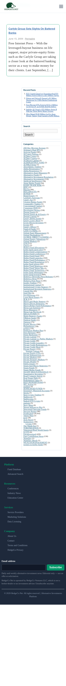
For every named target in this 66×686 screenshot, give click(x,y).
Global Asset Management (34, 233)
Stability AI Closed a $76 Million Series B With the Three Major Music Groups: (41, 110)
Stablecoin (28, 397)
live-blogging (29, 295)
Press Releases (29, 332)
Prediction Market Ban (33, 330)
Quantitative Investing (33, 374)
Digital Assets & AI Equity (34, 214)
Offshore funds (29, 318)
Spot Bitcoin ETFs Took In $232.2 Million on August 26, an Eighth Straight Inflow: (42, 106)
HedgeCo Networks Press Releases (38, 276)
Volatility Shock (30, 440)
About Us (12, 536)
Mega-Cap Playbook (32, 312)
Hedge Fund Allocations (33, 247)
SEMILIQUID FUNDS (32, 388)
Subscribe (55, 567)
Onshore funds (29, 320)
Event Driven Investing (33, 222)
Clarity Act (28, 200)
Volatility (27, 438)
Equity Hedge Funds (32, 218)
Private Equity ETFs (32, 353)
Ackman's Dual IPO (31, 150)
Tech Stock (28, 419)
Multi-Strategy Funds (32, 316)
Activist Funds (29, 152)
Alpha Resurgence (31, 171)
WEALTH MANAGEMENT (35, 442)
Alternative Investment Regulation (38, 177)
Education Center (15, 498)
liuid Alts (27, 293)
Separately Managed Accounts (36, 390)
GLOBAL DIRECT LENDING (36, 237)
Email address (8, 561)
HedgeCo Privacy (15, 550)
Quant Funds (28, 368)
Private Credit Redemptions (35, 345)
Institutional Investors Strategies (37, 289)
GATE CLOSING (30, 231)
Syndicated (28, 413)
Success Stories (30, 411)
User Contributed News (33, 436)
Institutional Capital (32, 285)
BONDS (26, 193)
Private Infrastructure (32, 355)
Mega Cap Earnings (32, 307)
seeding (26, 386)
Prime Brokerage (30, 334)
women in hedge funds (33, 444)
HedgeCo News (30, 278)
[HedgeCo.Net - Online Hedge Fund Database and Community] (11, 6)
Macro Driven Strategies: (34, 303)
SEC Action (28, 384)
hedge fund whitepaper (33, 272)
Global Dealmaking (31, 235)
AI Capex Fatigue (31, 154)
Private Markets (30, 357)
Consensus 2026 (30, 208)
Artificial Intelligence (32, 181)
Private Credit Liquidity (33, 343)
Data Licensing (14, 521)
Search (29, 134)
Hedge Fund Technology (34, 270)
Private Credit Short (32, 347)
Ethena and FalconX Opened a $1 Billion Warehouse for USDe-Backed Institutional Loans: (41, 100)
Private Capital (29, 337)
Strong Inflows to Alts (32, 407)
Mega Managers (30, 310)
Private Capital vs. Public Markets (38, 339)
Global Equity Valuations (34, 239)
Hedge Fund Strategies (33, 266)
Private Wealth (29, 361)
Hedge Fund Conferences (34, 254)
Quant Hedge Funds (32, 370)
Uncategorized (29, 434)
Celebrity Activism (31, 198)
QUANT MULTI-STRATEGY (36, 372)
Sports (26, 392)
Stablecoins (28, 399)
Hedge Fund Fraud (31, 256)
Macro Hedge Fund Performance (37, 305)
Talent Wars (28, 415)
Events (26, 225)
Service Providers (16, 512)
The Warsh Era (29, 426)
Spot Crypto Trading (32, 395)
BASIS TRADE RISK (32, 185)
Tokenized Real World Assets (36, 430)
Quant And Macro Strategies (35, 366)
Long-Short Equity (31, 297)
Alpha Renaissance (31, 169)
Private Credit (29, 341)
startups (26, 403)
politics (26, 328)
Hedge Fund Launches (33, 258)
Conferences (13, 488)
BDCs (26, 187)
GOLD (26, 243)
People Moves (29, 324)
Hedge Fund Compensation (35, 251)
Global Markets (30, 241)
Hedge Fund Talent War (33, 268)
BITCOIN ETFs (30, 191)
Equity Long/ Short (31, 220)
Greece (26, 245)
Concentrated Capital (32, 206)
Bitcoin (26, 189)
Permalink (30, 38)
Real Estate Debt (30, 378)
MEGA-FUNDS (30, 314)
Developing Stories (31, 210)
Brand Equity (29, 195)
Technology (28, 422)
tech (25, 417)
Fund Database (14, 469)
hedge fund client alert (33, 249)
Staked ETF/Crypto (31, 401)
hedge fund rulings (31, 264)
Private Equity (29, 349)
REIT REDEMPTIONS (33, 382)
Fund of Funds (29, 229)
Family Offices (29, 227)
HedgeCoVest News (31, 281)
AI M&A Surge (29, 164)
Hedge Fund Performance (34, 260)
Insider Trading (30, 283)
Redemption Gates (31, 380)
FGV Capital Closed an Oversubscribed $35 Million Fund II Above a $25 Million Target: (42, 94)
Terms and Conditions (17, 545)
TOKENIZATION (30, 428)
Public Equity (29, 363)
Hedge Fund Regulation (33, 262)
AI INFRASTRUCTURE (33, 162)
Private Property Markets (34, 359)
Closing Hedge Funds (32, 202)
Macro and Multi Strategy (34, 301)
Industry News (14, 493)
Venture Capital (32, 351)
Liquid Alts (28, 291)
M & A (26, 299)
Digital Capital (29, 216)
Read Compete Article (32, 376)
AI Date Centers (30, 158)
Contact (11, 541)
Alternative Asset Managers (35, 173)
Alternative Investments (33, 179)
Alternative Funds (31, 175)
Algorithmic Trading (32, 166)
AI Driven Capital (31, 160)
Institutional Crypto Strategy (35, 287)
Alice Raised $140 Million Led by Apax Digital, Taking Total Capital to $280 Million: (43, 115)
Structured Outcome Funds (34, 409)
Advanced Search (15, 474)
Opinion (27, 322)
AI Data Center (29, 156)
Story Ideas (28, 405)
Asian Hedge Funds (31, 183)
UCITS (26, 432)
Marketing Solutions (17, 517)
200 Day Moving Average (34, 148)
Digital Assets (29, 212)
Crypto (29, 424)
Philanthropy (29, 326)
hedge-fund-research (32, 274)
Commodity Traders (32, 204)
